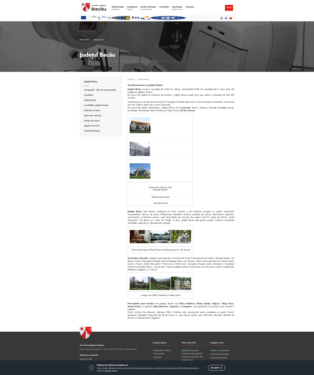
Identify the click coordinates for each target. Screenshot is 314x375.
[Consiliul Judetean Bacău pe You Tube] (230, 18)
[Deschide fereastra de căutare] (221, 18)
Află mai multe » (111, 371)
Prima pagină (84, 40)
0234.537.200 (86, 359)
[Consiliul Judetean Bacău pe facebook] (226, 18)
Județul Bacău (99, 40)
